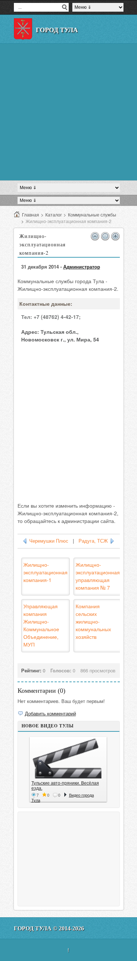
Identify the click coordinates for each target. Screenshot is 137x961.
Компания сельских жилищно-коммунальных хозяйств (93, 621)
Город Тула (57, 30)
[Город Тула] (23, 29)
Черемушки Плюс (48, 541)
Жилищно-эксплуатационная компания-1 (45, 572)
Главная (30, 214)
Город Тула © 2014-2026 (49, 928)
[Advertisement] (68, 112)
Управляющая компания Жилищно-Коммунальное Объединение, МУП (41, 625)
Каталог (53, 214)
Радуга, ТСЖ (93, 541)
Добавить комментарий (50, 713)
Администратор (81, 266)
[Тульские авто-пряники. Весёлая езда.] (68, 758)
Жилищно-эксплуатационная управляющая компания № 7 (98, 576)
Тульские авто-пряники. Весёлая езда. (65, 785)
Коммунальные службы (92, 214)
